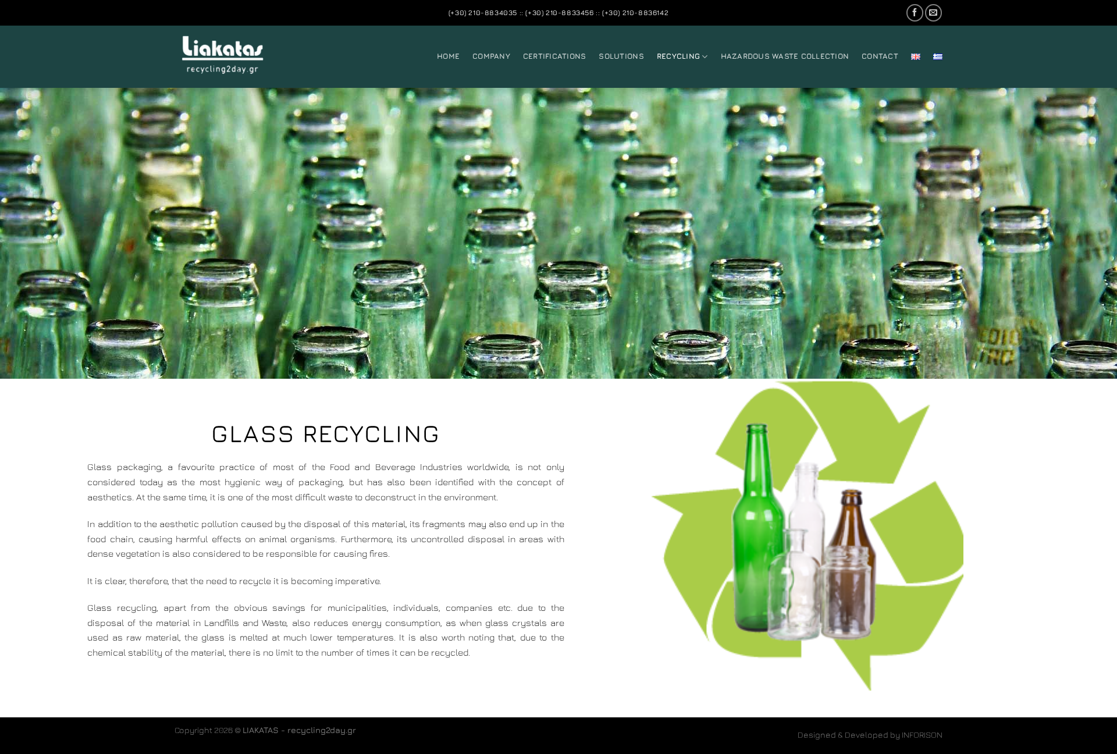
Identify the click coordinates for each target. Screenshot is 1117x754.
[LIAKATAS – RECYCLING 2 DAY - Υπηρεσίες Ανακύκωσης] (233, 57)
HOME (448, 56)
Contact (880, 56)
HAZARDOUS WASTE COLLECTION (785, 56)
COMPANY (491, 56)
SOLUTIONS (621, 56)
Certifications (554, 56)
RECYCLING (678, 56)
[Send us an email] (933, 12)
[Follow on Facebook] (914, 12)
